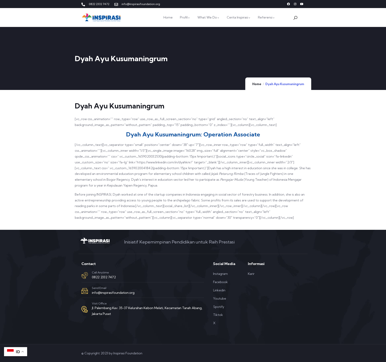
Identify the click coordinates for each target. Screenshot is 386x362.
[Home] (101, 17)
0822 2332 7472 (104, 277)
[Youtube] (302, 4)
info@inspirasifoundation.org (113, 293)
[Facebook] (288, 4)
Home (256, 84)
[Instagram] (295, 4)
